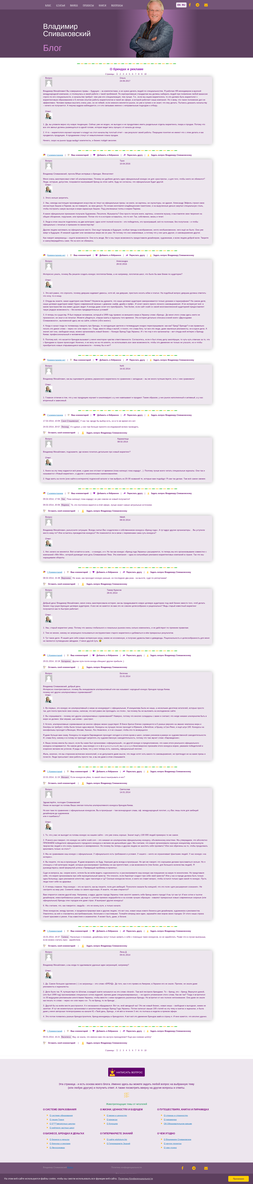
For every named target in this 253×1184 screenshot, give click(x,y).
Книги (102, 5)
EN (179, 5)
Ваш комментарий (80, 155)
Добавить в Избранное (108, 155)
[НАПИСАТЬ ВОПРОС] (112, 1074)
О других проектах (173, 1143)
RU (183, 5)
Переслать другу (135, 155)
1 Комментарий (54, 572)
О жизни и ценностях (117, 1115)
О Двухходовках (57, 1147)
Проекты (88, 5)
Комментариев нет (56, 255)
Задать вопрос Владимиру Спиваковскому (171, 155)
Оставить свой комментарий (61, 433)
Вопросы (117, 5)
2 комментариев (55, 155)
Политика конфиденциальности (126, 1167)
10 (145, 74)
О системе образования (61, 1115)
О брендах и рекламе (126, 69)
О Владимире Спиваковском (177, 1139)
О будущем (112, 1123)
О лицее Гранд (57, 1119)
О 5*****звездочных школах (62, 1123)
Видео (74, 5)
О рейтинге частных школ (62, 1128)
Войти (70, 1167)
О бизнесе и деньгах (59, 1139)
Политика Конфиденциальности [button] (135, 1178)
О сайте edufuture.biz (117, 1139)
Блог (48, 5)
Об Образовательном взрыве (178, 1123)
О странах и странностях (176, 1115)
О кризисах (112, 1119)
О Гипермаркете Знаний (118, 1143)
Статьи (60, 5)
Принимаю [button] (238, 1179)
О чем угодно (170, 1147)
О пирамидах (170, 1119)
